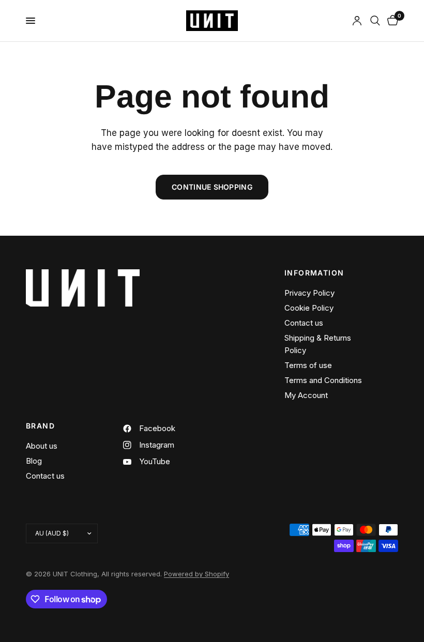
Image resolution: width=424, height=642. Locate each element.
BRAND (40, 426)
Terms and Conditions (323, 380)
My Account (306, 395)
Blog (34, 461)
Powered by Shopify (196, 574)
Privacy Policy (309, 293)
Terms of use (308, 365)
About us (41, 446)
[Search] (375, 20)
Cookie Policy (309, 308)
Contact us (303, 323)
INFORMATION (314, 273)
